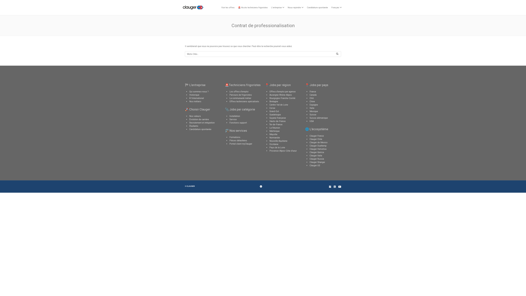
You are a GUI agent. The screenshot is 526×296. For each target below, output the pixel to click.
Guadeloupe (275, 114)
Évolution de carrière (199, 119)
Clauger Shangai (317, 162)
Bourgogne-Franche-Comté (282, 98)
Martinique (274, 131)
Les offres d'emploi (238, 91)
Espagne (314, 104)
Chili (312, 98)
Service (233, 119)
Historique (194, 95)
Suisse (313, 114)
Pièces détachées (238, 140)
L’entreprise (276, 7)
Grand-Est (274, 111)
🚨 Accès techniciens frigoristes (253, 7)
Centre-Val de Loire (278, 104)
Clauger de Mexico (319, 142)
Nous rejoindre (294, 7)
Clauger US (315, 165)
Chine (312, 101)
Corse (272, 108)
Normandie (274, 137)
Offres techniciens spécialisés (244, 101)
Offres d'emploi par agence (282, 91)
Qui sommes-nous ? (199, 91)
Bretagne (273, 101)
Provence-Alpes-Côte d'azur (283, 151)
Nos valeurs (195, 116)
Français (335, 7)
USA (312, 121)
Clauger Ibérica (317, 152)
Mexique (314, 111)
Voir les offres (228, 7)
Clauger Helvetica (318, 149)
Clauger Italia (316, 155)
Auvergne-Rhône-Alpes (280, 95)
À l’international (196, 98)
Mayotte (273, 134)
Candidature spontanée (317, 7)
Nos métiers (195, 101)
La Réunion (274, 127)
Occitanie (273, 144)
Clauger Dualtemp (318, 145)
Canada (313, 95)
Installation (234, 116)
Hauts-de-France (277, 121)
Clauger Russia (317, 159)
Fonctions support (238, 122)
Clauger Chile (316, 139)
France (313, 91)
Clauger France (317, 136)
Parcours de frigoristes (240, 95)
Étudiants (193, 126)
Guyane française (277, 118)
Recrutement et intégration (202, 122)
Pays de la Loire (277, 147)
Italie (312, 108)
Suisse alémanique (319, 118)
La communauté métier (240, 98)
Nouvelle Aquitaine (278, 141)
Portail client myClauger (240, 144)
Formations (234, 137)
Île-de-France (275, 124)
